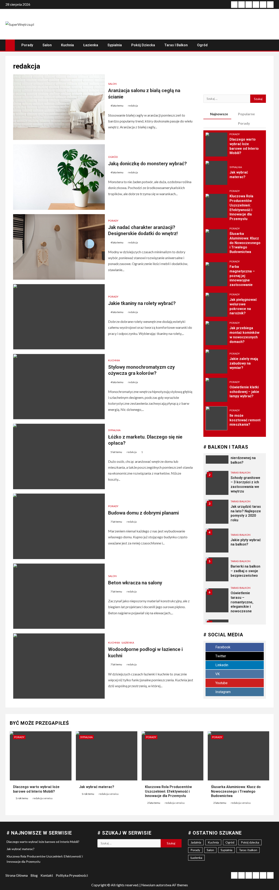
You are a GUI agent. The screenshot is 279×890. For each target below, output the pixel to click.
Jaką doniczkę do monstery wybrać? (147, 163)
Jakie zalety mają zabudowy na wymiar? (244, 363)
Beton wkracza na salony (135, 582)
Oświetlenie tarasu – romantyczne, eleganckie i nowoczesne (242, 602)
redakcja (133, 105)
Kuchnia (67, 45)
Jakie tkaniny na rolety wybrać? (142, 303)
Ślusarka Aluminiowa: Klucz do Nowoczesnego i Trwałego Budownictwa (245, 243)
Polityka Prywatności (72, 875)
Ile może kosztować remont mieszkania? (245, 420)
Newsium (148, 885)
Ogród (202, 45)
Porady (27, 45)
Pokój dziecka (143, 45)
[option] (235, 485)
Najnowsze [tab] (219, 114)
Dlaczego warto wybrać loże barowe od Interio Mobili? (43, 842)
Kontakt (47, 875)
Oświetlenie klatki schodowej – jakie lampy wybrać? (244, 391)
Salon (47, 45)
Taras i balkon (176, 45)
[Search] (269, 45)
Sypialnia (114, 45)
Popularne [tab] (246, 114)
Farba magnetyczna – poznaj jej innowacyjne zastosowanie (242, 276)
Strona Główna (16, 875)
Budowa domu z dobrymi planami (143, 513)
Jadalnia (196, 842)
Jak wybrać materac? (96, 787)
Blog (34, 875)
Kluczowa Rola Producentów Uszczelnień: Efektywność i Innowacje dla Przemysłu (168, 791)
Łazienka (90, 45)
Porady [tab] (244, 123)
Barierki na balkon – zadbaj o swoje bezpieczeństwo (245, 571)
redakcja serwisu (43, 798)
